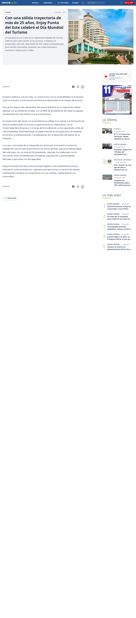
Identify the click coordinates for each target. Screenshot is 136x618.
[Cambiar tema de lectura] (83, 3)
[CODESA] (117, 100)
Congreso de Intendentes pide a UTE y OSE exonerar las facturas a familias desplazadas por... (123, 182)
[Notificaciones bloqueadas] (121, 3)
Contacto (75, 3)
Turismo (8, 12)
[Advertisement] (51, 74)
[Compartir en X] (78, 87)
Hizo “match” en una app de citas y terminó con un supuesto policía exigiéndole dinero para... (122, 167)
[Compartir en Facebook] (73, 86)
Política (117, 129)
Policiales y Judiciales (123, 160)
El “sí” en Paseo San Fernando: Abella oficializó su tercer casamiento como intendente (122, 136)
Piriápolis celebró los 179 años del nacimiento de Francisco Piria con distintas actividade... (122, 151)
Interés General (120, 144)
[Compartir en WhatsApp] (82, 86)
